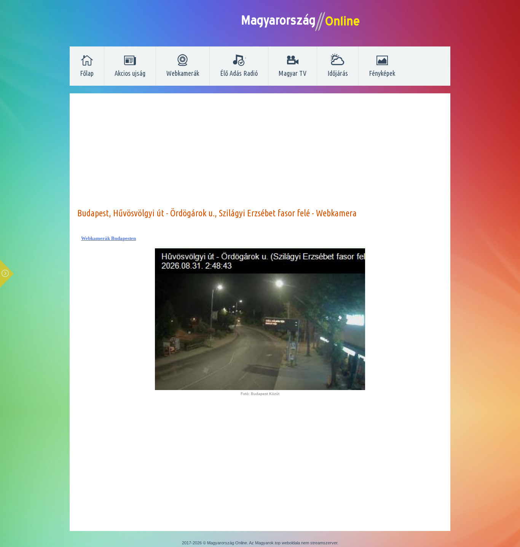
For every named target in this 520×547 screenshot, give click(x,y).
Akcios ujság (130, 73)
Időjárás (337, 73)
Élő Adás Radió (239, 73)
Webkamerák (182, 73)
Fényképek (382, 73)
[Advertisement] (260, 154)
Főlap (87, 73)
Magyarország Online (227, 543)
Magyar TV (292, 73)
